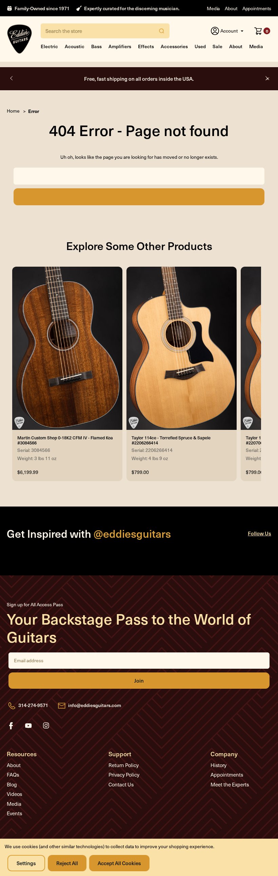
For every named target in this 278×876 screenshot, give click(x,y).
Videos (14, 794)
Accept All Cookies (119, 863)
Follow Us (259, 533)
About (231, 8)
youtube (28, 726)
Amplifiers (119, 46)
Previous (12, 78)
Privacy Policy (123, 774)
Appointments (256, 8)
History (218, 765)
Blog (12, 784)
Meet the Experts (230, 784)
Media (213, 8)
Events (14, 813)
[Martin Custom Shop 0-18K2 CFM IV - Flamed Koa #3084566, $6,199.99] (67, 348)
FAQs (13, 774)
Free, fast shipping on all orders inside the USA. (139, 78)
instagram (46, 726)
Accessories (174, 46)
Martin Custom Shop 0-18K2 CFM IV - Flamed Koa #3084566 (65, 440)
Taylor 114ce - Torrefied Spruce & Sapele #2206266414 (171, 440)
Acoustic (74, 46)
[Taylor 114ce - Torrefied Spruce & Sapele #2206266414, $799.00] (181, 348)
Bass (96, 46)
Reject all (67, 863)
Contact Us (121, 784)
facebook (11, 726)
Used (200, 46)
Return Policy (123, 765)
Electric (49, 46)
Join (139, 680)
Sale (217, 46)
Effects (146, 46)
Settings (26, 863)
